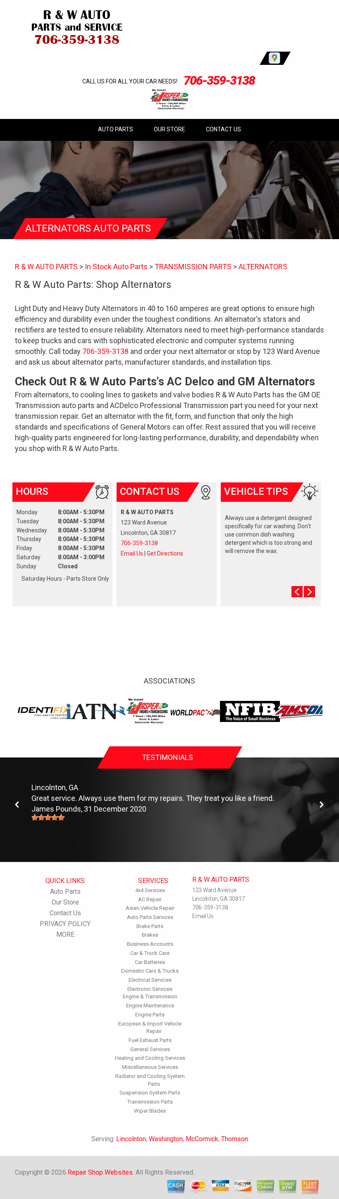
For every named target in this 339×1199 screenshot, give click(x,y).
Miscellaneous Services (150, 1067)
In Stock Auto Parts (116, 266)
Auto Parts (115, 129)
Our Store (169, 129)
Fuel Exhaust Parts (150, 1040)
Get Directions (165, 553)
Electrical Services (150, 980)
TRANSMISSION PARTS (193, 266)
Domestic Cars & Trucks (150, 971)
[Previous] (17, 805)
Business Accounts (150, 944)
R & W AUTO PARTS (46, 266)
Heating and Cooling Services (150, 1058)
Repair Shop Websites (100, 1172)
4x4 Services (150, 890)
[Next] (321, 805)
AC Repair (150, 899)
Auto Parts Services (150, 917)
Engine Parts (150, 1014)
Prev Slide (297, 591)
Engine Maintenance (150, 1005)
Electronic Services (149, 989)
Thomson (234, 1139)
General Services (150, 1049)
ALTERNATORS (263, 266)
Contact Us (223, 129)
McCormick (202, 1139)
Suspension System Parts (149, 1093)
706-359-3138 (219, 80)
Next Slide (309, 591)
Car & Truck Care (150, 953)
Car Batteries (150, 962)
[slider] (47, 817)
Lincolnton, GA (54, 787)
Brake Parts (149, 926)
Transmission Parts (150, 1102)
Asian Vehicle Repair (150, 908)
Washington (166, 1139)
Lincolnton (131, 1139)
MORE (65, 934)
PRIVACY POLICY (65, 924)
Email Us (132, 553)
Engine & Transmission (150, 996)
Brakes (150, 935)
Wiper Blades (150, 1111)
